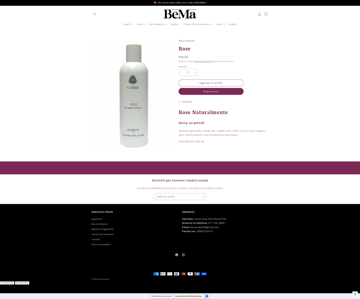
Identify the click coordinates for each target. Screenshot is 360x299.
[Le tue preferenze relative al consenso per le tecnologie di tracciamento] (355, 294)
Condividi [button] (187, 101)
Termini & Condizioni (102, 234)
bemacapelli (104, 279)
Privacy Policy (8, 283)
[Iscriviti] (203, 196)
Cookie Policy (23, 283)
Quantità (183, 66)
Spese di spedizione (203, 61)
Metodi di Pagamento (102, 229)
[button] (94, 14)
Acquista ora (211, 91)
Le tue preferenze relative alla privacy (188, 296)
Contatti (95, 239)
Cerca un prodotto (101, 244)
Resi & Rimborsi (99, 224)
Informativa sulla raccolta (162, 296)
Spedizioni (96, 219)
